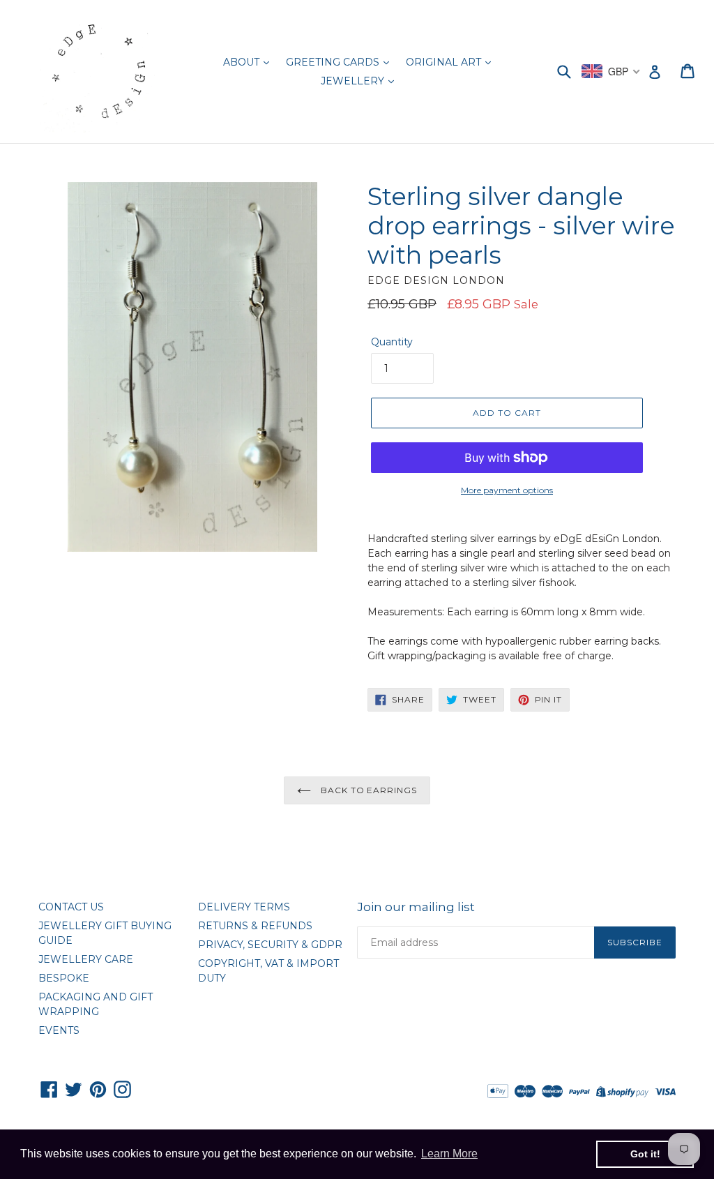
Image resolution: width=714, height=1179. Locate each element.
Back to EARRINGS (367, 790)
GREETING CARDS (334, 62)
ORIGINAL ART (445, 62)
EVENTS (58, 1030)
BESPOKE (63, 978)
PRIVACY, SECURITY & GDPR (270, 944)
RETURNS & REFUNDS (255, 925)
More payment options (507, 490)
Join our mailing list (416, 907)
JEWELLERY (354, 81)
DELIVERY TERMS (244, 907)
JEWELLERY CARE (85, 959)
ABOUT (242, 62)
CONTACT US (71, 907)
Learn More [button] (449, 1153)
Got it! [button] (645, 1153)
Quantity (392, 342)
